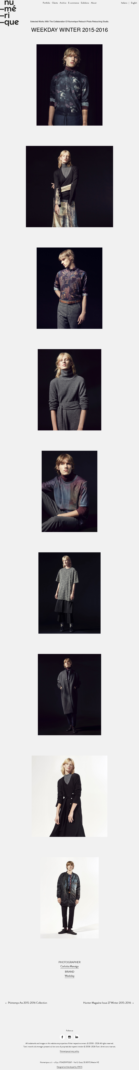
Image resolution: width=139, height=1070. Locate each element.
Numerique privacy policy (69, 1051)
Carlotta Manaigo (69, 966)
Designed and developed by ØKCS (69, 1067)
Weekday (69, 976)
